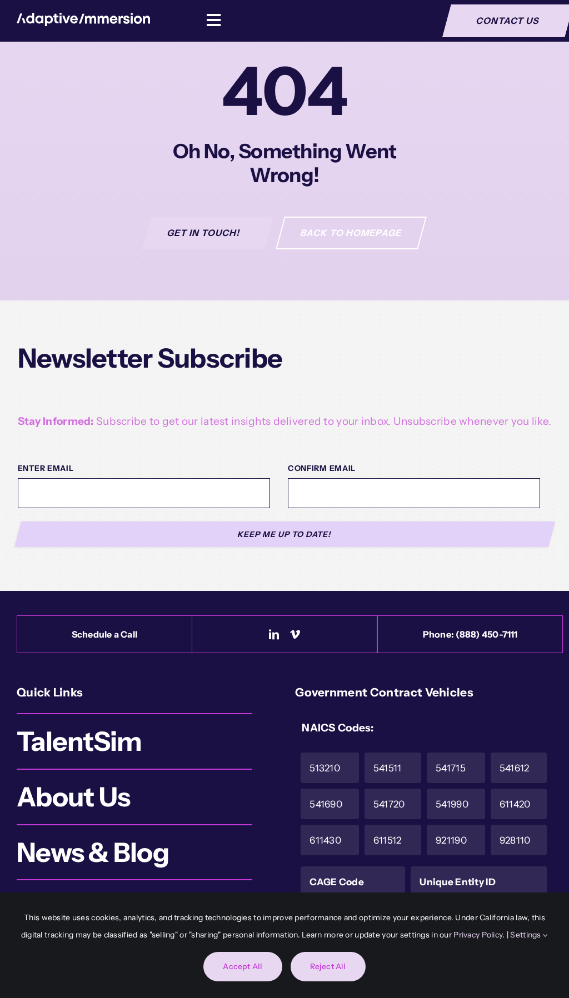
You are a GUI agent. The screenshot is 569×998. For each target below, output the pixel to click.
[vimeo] (295, 634)
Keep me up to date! (285, 534)
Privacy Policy (477, 935)
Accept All (242, 966)
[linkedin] (274, 634)
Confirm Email (322, 468)
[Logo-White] (83, 18)
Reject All (328, 966)
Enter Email (46, 468)
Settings (526, 935)
